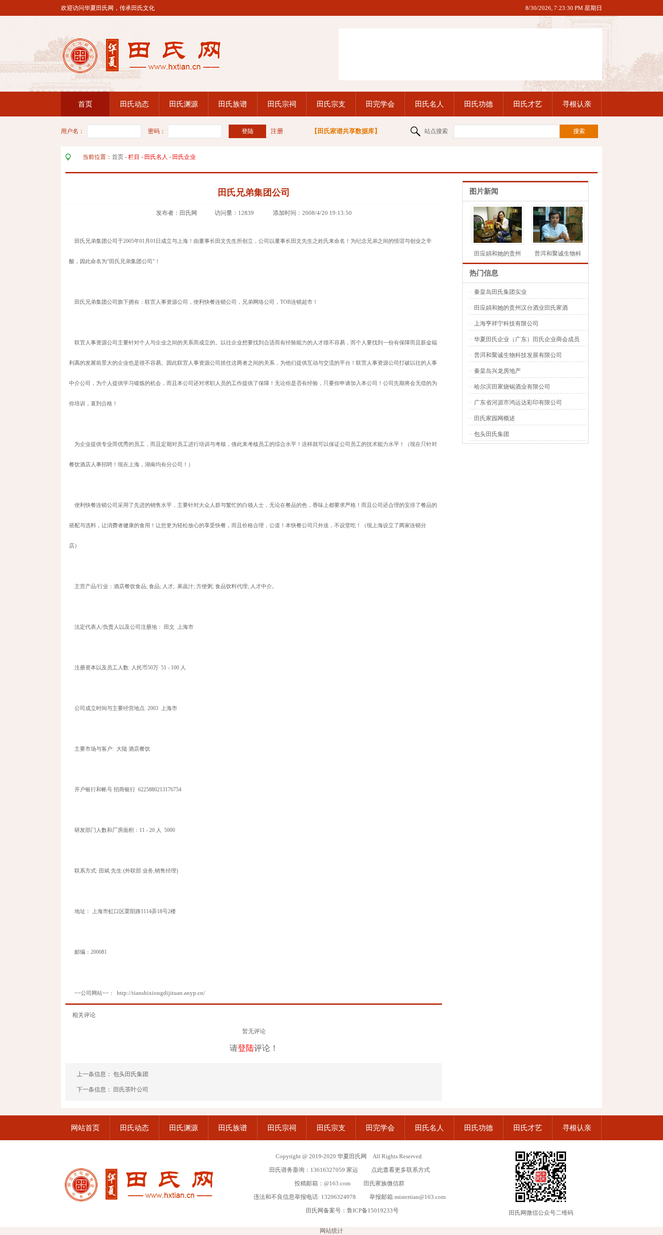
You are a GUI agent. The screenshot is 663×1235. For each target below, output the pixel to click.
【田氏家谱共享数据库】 (346, 131)
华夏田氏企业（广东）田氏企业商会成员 (527, 339)
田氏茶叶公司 (130, 1089)
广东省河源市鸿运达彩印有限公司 (518, 402)
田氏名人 (429, 104)
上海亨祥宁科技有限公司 (506, 323)
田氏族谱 (232, 104)
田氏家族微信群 (384, 1183)
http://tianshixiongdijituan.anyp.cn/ (161, 992)
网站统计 (331, 1230)
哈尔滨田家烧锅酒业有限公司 (512, 386)
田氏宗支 (331, 104)
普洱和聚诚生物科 (557, 253)
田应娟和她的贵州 (497, 253)
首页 (85, 104)
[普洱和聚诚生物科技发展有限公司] (565, 240)
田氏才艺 (527, 104)
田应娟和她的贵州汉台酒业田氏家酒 (521, 307)
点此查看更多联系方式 (400, 1169)
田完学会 (380, 104)
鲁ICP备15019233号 (373, 1210)
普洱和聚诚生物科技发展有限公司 (518, 355)
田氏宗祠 (281, 104)
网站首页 (85, 1128)
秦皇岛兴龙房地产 (497, 370)
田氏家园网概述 (494, 418)
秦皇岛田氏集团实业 (500, 291)
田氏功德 (478, 104)
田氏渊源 (183, 104)
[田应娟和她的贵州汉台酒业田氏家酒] (498, 240)
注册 (277, 131)
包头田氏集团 (131, 1074)
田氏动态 (134, 104)
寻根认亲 (576, 104)
